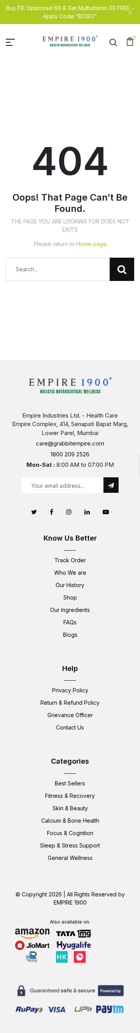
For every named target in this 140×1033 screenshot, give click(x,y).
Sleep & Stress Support (70, 845)
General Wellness (70, 857)
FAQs (70, 622)
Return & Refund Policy (70, 702)
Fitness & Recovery (70, 795)
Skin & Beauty (70, 808)
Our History (70, 585)
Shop (70, 597)
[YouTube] (106, 511)
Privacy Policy (70, 690)
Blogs (70, 634)
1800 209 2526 (70, 454)
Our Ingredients (70, 610)
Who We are (70, 572)
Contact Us (70, 727)
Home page (91, 244)
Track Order (70, 560)
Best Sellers (70, 783)
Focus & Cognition (70, 833)
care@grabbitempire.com (70, 443)
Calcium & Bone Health (70, 820)
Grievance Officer (70, 715)
